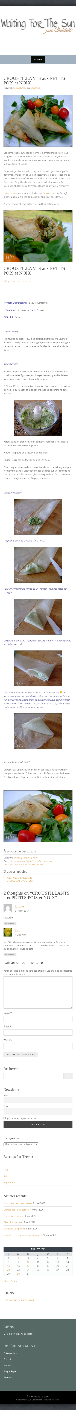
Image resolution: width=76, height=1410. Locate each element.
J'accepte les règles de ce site (21, 1118)
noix (20, 861)
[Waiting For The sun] (38, 29)
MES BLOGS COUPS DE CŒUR (19, 1300)
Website (8, 1040)
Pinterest (8, 1377)
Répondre (10, 924)
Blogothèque (10, 1371)
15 (8, 1266)
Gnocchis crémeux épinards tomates (23, 1235)
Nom (6, 1095)
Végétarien (9, 1182)
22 (8, 1269)
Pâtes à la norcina (13, 1222)
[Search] (67, 1076)
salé (35, 857)
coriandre (12, 861)
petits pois (28, 861)
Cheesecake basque (14, 1216)
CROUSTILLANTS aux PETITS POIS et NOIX (24, 864)
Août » (14, 1281)
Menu (38, 59)
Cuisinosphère (11, 1353)
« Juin (6, 1281)
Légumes (26, 857)
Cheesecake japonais (14, 1228)
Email (7, 1026)
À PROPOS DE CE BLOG (38, 1397)
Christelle (35, 87)
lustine (19, 906)
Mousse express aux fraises (18, 1203)
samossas (47, 861)
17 (28, 1266)
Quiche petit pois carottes (17, 1209)
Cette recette (10, 193)
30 (18, 1273)
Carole (46, 193)
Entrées (17, 857)
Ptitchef (7, 1359)
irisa (17, 930)
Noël (6, 1169)
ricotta (37, 861)
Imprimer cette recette (17, 281)
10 (28, 1262)
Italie (6, 1176)
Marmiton (8, 1365)
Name (8, 1013)
